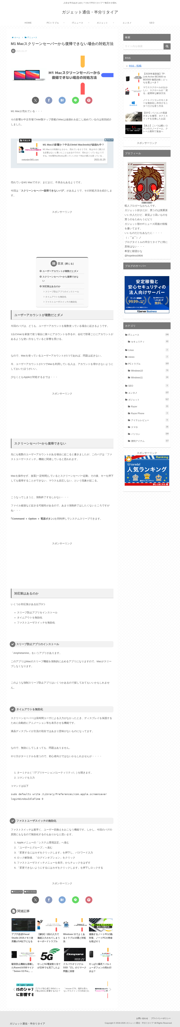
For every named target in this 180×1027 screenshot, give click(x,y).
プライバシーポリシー (161, 1018)
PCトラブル (31, 892)
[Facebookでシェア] (48, 100)
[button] (167, 46)
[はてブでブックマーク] (62, 100)
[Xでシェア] (35, 100)
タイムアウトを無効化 (55, 297)
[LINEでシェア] (75, 100)
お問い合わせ (142, 1018)
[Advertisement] (62, 233)
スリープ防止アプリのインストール (62, 292)
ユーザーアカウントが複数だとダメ (60, 271)
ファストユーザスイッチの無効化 (61, 302)
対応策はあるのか (51, 286)
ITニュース (18, 892)
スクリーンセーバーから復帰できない (60, 278)
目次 (61, 263)
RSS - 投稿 (135, 65)
